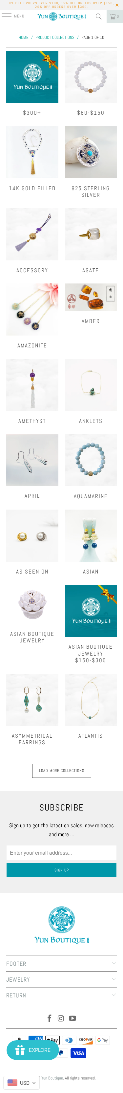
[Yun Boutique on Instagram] (61, 1019)
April (32, 466)
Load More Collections (61, 770)
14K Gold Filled (32, 159)
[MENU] (3, 16)
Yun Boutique (52, 1078)
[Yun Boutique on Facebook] (50, 1019)
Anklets (91, 392)
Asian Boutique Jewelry (32, 614)
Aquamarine (91, 467)
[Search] (98, 16)
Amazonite (32, 316)
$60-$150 (91, 83)
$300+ (32, 83)
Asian (91, 542)
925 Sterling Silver (91, 162)
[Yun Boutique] (61, 16)
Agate (91, 241)
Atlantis (91, 706)
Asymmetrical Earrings (32, 710)
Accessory (32, 241)
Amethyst (32, 392)
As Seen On (32, 542)
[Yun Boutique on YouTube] (72, 1019)
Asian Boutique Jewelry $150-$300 (91, 624)
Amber (91, 303)
